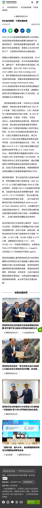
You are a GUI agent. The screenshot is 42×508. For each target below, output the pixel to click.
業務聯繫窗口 (28, 482)
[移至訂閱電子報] (40, 329)
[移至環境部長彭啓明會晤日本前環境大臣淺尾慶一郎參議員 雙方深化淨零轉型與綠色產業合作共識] (21, 398)
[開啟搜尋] (32, 2)
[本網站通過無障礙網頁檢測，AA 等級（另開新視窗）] (33, 502)
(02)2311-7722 (16, 482)
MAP (5, 478)
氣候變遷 (9, 455)
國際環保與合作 (12, 333)
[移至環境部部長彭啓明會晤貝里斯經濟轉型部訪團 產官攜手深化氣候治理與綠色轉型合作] (21, 316)
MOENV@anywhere (26, 471)
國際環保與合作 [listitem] (22, 16)
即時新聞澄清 (12, 7)
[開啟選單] (37, 2)
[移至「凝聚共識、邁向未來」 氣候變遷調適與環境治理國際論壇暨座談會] (21, 438)
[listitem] (3, 502)
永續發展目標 (29, 333)
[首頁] (3, 7)
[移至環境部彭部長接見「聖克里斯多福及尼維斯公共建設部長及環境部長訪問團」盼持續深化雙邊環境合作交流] (21, 357)
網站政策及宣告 (9, 471)
